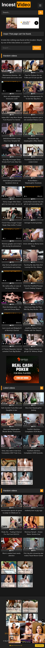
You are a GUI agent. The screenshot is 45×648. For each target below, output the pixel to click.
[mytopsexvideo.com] (18, 5)
